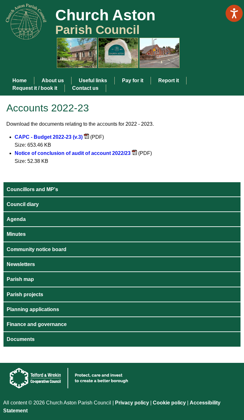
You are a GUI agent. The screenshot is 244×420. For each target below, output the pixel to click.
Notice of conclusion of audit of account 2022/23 (73, 153)
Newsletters (21, 264)
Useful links (93, 80)
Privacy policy (132, 402)
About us (53, 80)
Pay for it (132, 80)
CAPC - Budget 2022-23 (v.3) (49, 137)
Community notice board (36, 249)
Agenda (16, 219)
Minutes (16, 234)
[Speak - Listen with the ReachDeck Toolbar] (234, 13)
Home (19, 80)
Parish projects (25, 294)
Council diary (23, 204)
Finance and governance (37, 324)
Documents (21, 339)
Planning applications (33, 309)
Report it (168, 80)
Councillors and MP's (32, 189)
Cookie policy (170, 402)
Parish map (20, 279)
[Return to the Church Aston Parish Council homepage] (23, 34)
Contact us (85, 88)
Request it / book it (34, 88)
